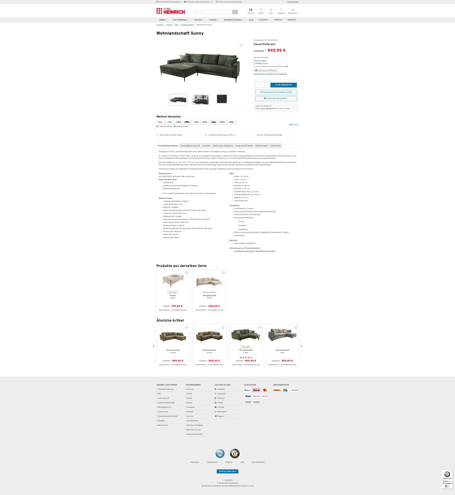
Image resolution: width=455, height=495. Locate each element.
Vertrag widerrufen (227, 471)
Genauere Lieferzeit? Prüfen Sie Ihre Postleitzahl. (270, 74)
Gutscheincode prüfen (276, 99)
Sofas (177, 25)
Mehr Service (163, 425)
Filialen (263, 20)
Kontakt (190, 412)
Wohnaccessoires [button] (233, 20)
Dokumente (275, 146)
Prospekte (191, 407)
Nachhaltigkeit (192, 421)
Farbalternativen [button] (165, 127)
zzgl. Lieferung (262, 61)
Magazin (220, 416)
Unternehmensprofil (194, 434)
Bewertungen (261, 146)
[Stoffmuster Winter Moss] (222, 99)
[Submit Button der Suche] (235, 12)
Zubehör (206, 146)
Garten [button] (213, 20)
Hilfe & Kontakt (293, 2)
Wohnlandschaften (187, 25)
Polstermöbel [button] (180, 20)
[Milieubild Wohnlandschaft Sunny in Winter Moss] (200, 99)
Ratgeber (161, 421)
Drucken (295, 125)
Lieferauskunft (163, 398)
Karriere (190, 416)
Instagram (221, 394)
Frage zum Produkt (244, 146)
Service (278, 20)
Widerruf (229, 462)
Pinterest (221, 398)
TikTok (220, 403)
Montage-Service (262, 63)
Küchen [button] (198, 20)
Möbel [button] (162, 20)
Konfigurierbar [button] (182, 127)
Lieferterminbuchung (166, 403)
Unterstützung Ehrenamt (167, 416)
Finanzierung (163, 412)
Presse (189, 394)
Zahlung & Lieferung (166, 389)
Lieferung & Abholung (223, 146)
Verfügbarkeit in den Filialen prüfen (276, 92)
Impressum (195, 462)
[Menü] (451, 472)
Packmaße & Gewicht (190, 146)
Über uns (190, 389)
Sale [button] (251, 20)
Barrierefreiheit (258, 462)
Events (189, 398)
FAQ (159, 394)
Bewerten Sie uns (194, 430)
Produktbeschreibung (168, 146)
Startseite (159, 25)
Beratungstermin (164, 407)
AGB (242, 462)
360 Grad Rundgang (195, 425)
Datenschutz (212, 462)
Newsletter (221, 412)
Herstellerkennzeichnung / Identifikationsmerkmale (254, 251)
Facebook (221, 389)
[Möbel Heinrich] (172, 11)
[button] (287, 66)
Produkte (169, 25)
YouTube (220, 407)
